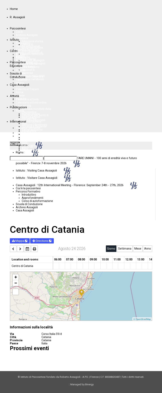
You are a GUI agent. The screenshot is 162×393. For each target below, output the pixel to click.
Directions (42, 240)
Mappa (20, 240)
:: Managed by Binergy (81, 384)
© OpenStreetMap (142, 318)
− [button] (15, 283)
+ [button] (15, 277)
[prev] (13, 248)
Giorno (111, 248)
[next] (20, 248)
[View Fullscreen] (16, 292)
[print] (34, 248)
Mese (137, 248)
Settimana (124, 248)
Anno (147, 248)
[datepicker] (27, 248)
